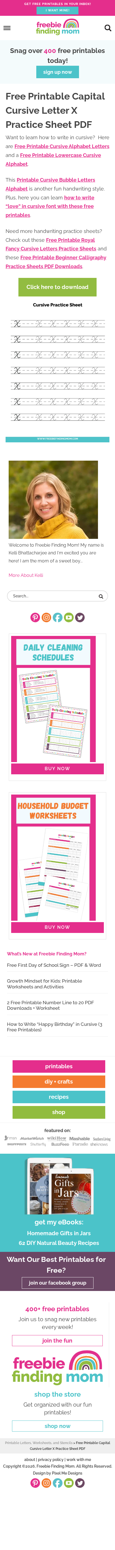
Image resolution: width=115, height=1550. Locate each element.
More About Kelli (26, 575)
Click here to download (57, 287)
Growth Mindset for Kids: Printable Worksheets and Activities (44, 983)
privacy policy (51, 1459)
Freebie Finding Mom (57, 27)
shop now (58, 1426)
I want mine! (58, 10)
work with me (78, 1459)
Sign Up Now (57, 72)
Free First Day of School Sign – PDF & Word (54, 965)
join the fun (57, 1340)
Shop (58, 1112)
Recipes (59, 1097)
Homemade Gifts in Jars (59, 1233)
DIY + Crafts (59, 1081)
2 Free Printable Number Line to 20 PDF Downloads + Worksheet (50, 1005)
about (29, 1459)
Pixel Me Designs (67, 1473)
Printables (59, 1066)
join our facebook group (57, 1283)
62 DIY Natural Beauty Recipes (59, 1243)
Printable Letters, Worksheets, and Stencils (39, 1443)
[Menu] (7, 27)
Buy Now (57, 768)
